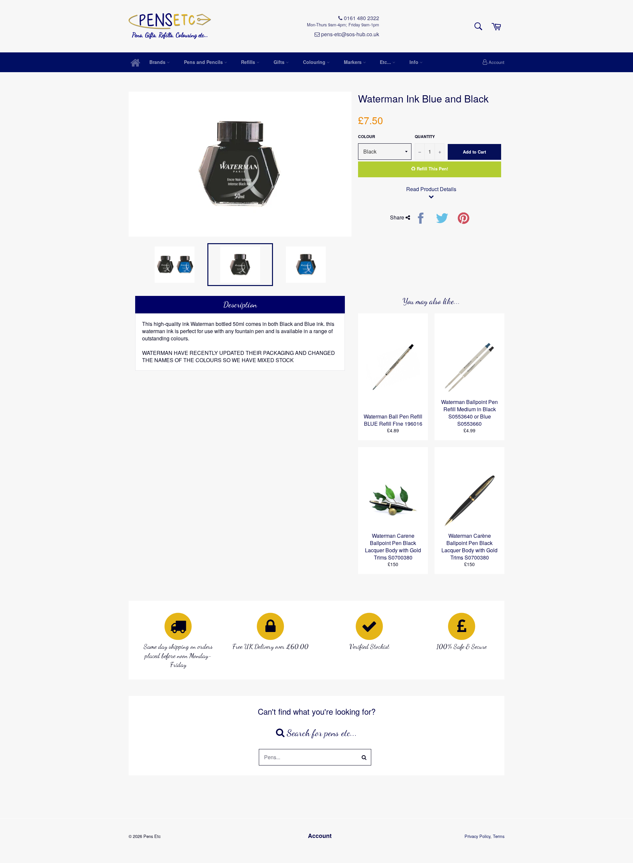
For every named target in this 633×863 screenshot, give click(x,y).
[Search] (364, 757)
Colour (366, 136)
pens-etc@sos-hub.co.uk (349, 34)
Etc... (386, 62)
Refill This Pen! (431, 168)
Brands (158, 62)
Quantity (425, 136)
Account (496, 62)
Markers (353, 62)
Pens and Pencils (204, 62)
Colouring (315, 62)
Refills (248, 62)
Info (414, 62)
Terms (498, 836)
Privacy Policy (477, 836)
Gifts (280, 62)
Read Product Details (431, 189)
